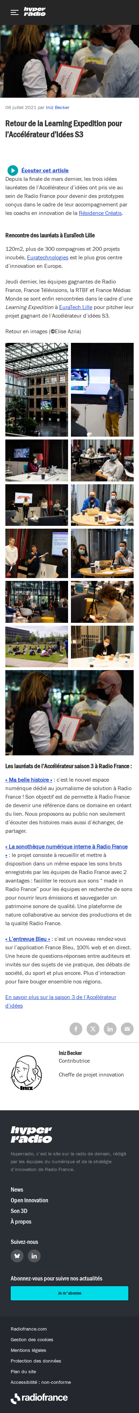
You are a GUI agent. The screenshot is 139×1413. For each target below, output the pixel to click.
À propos (21, 1221)
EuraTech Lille (75, 307)
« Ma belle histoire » (28, 780)
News (17, 1189)
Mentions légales (28, 1350)
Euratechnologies (47, 257)
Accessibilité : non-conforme (41, 1382)
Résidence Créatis (100, 213)
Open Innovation (29, 1200)
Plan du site (23, 1372)
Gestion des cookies (32, 1340)
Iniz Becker (58, 107)
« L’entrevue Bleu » (27, 939)
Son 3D (19, 1211)
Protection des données (36, 1361)
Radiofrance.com (29, 1329)
